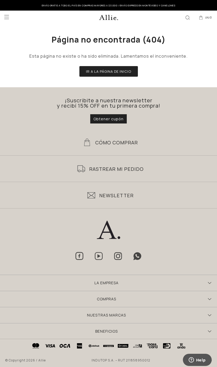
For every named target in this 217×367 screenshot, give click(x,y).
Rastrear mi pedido (116, 169)
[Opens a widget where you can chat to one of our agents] (197, 360)
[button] (187, 17)
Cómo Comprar (116, 142)
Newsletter (116, 195)
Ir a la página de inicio (108, 71)
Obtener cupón (108, 118)
